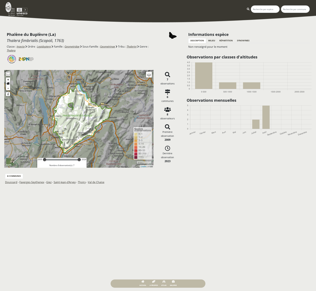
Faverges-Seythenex (31, 182)
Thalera (11, 50)
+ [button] (8, 79)
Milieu (211, 40)
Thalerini (132, 46)
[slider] (44, 159)
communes (14, 176)
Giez (49, 182)
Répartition (226, 40)
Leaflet (143, 166)
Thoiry (82, 182)
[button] (8, 84)
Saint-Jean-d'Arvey (65, 182)
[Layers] (149, 75)
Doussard (11, 182)
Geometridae (72, 46)
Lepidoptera (44, 46)
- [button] (8, 88)
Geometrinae (107, 46)
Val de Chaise (96, 182)
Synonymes (243, 40)
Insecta (21, 46)
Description (197, 40)
